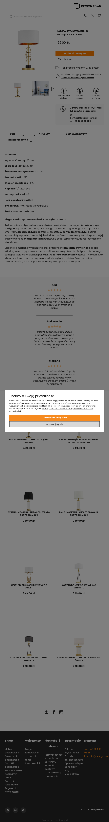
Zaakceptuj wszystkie (54, 417)
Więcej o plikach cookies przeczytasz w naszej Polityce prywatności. (51, 409)
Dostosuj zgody (54, 424)
